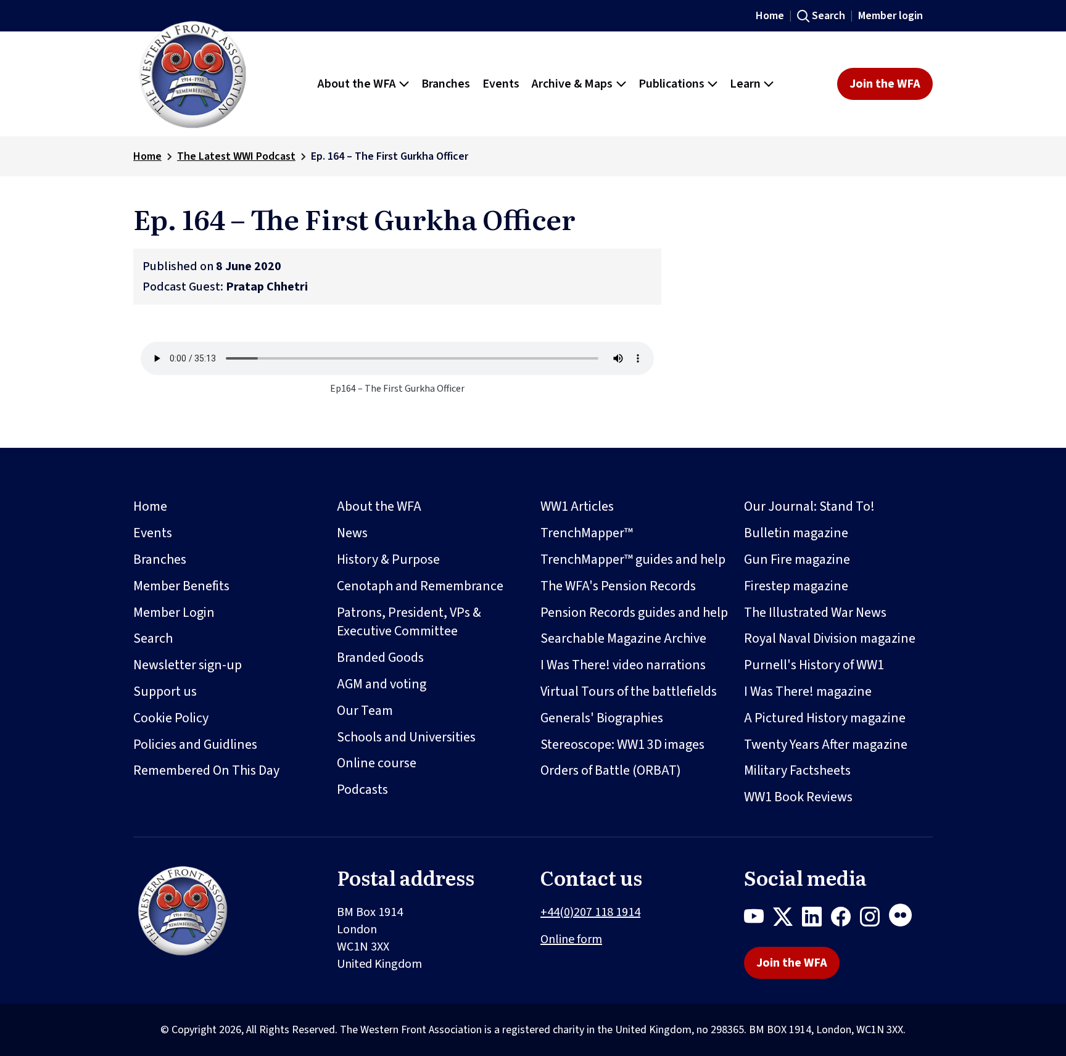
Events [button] (500, 84)
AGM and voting (381, 684)
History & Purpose (388, 559)
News (352, 533)
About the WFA (379, 506)
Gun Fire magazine (797, 559)
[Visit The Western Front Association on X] (787, 919)
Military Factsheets (797, 770)
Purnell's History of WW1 (814, 665)
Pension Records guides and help (634, 612)
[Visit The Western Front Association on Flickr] (905, 919)
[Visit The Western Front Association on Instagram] (874, 919)
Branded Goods (380, 657)
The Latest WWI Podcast (236, 156)
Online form (571, 939)
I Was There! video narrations (623, 665)
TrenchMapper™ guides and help (632, 559)
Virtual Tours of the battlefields (628, 691)
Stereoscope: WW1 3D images (622, 744)
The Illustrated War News (815, 612)
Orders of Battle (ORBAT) (610, 770)
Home (770, 15)
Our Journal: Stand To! (809, 506)
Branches (159, 559)
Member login (890, 15)
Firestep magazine (796, 586)
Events (152, 533)
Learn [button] (745, 84)
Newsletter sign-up (187, 665)
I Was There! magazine (808, 691)
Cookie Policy (171, 718)
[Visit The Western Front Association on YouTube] (758, 919)
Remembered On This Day (206, 770)
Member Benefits (181, 586)
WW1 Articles (577, 506)
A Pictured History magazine (825, 718)
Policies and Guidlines (195, 744)
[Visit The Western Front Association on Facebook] (845, 919)
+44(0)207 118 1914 (590, 912)
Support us (165, 691)
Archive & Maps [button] (572, 84)
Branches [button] (445, 84)
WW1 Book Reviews (798, 797)
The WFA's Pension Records (618, 586)
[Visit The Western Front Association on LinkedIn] (816, 919)
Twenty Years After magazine (825, 744)
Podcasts (362, 789)
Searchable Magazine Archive (623, 638)
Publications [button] (671, 84)
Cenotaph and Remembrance (420, 586)
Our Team (365, 710)
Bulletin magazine (796, 533)
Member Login (174, 612)
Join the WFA (884, 84)
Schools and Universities (406, 737)
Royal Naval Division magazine (829, 638)
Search (828, 15)
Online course (376, 763)
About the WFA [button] (357, 84)
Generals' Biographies (601, 718)
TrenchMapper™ (586, 533)
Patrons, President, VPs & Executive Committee (409, 622)
